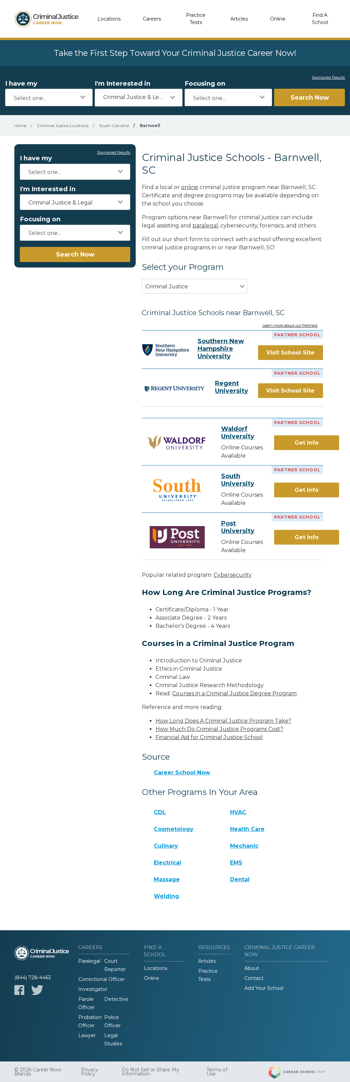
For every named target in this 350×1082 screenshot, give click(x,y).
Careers (152, 19)
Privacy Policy (89, 1072)
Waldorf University (237, 432)
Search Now (310, 97)
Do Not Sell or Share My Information (150, 1072)
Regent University (231, 387)
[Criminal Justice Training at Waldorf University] (177, 442)
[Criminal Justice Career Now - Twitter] (37, 990)
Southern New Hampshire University (221, 348)
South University (237, 479)
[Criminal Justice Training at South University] (177, 490)
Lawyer (87, 1035)
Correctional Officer (101, 979)
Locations (109, 19)
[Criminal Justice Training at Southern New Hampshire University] (165, 350)
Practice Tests (195, 18)
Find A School (320, 18)
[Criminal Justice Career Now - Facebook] (19, 990)
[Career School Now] (302, 1072)
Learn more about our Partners (290, 325)
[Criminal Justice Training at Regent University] (174, 388)
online (189, 187)
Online (277, 19)
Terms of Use (216, 1072)
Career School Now (182, 772)
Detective (116, 999)
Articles (239, 19)
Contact (254, 978)
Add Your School (263, 988)
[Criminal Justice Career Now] (46, 19)
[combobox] (48, 97)
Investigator (92, 989)
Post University (237, 527)
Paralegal (89, 961)
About (251, 968)
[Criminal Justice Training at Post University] (177, 537)
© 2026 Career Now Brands (37, 1072)
